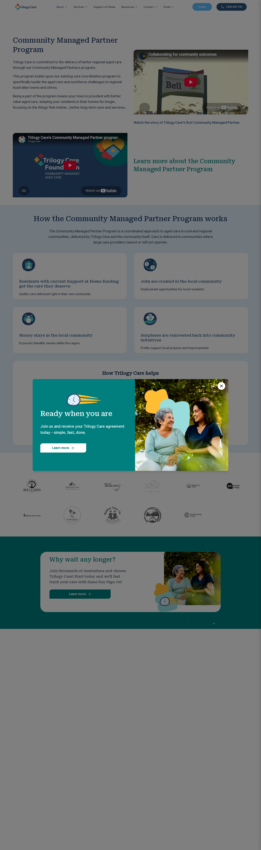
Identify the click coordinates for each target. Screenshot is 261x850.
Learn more (60, 448)
